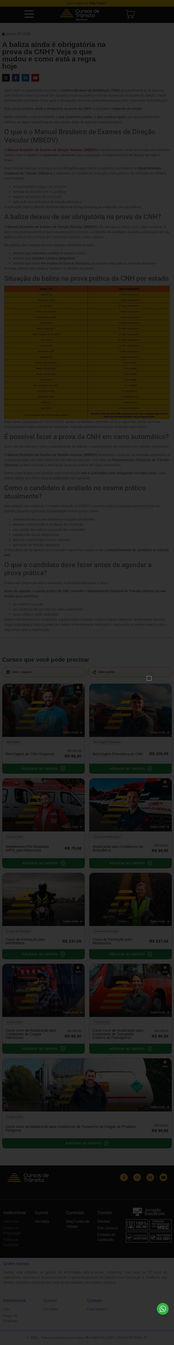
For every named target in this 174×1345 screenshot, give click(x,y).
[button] (149, 678)
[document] (87, 672)
